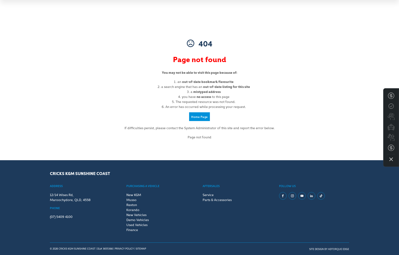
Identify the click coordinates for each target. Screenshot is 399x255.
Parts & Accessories (217, 199)
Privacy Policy (124, 248)
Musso (131, 199)
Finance (132, 229)
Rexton (131, 204)
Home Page (199, 117)
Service (208, 194)
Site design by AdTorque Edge (329, 249)
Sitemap (141, 248)
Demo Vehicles (137, 219)
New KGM (133, 194)
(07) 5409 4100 (61, 216)
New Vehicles (136, 214)
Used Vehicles (137, 224)
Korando (132, 209)
